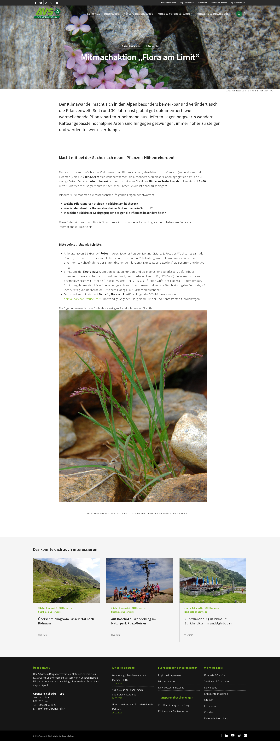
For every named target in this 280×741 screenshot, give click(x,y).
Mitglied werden (187, 2)
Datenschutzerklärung (216, 718)
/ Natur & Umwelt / (130, 46)
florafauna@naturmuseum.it (82, 299)
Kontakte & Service (219, 2)
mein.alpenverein (168, 2)
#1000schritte (65, 607)
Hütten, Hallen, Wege (138, 13)
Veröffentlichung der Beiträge (174, 705)
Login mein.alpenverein (170, 675)
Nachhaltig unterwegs (49, 611)
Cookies (208, 712)
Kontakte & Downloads (212, 13)
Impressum (210, 706)
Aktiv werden (152, 46)
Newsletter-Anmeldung (171, 687)
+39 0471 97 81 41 (46, 705)
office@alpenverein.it (52, 708)
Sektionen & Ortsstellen (217, 681)
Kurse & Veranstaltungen (174, 13)
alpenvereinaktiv (238, 2)
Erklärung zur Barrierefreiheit (173, 711)
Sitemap (208, 700)
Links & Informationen (216, 693)
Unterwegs (111, 13)
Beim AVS (93, 13)
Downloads (202, 2)
